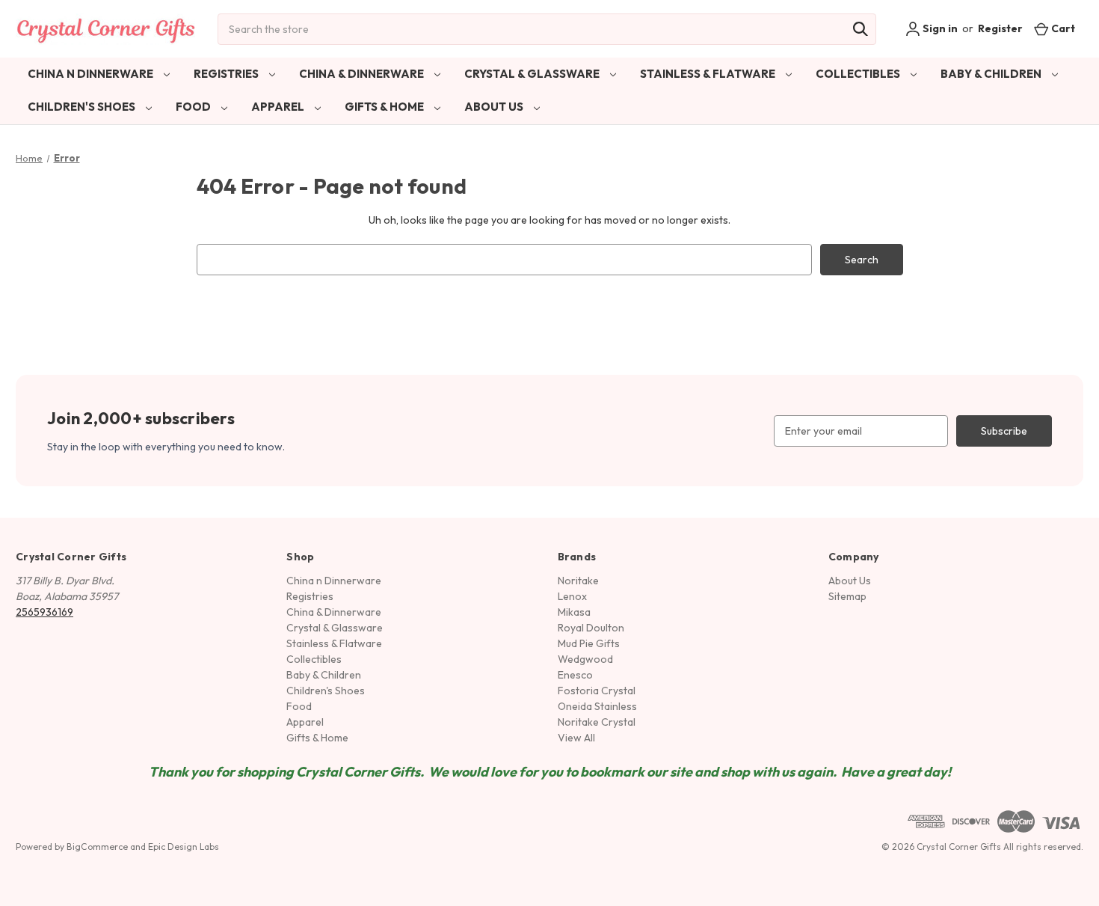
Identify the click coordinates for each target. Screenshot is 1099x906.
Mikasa (574, 612)
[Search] (860, 29)
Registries (227, 74)
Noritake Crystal (596, 722)
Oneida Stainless (597, 706)
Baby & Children (992, 74)
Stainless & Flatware (709, 74)
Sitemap (847, 596)
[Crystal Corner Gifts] (106, 29)
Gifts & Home (385, 107)
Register (1000, 28)
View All (576, 737)
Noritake (578, 580)
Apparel (279, 107)
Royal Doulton (591, 627)
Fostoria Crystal (596, 690)
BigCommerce (97, 846)
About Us (495, 107)
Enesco (575, 675)
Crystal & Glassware (533, 74)
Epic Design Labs (183, 846)
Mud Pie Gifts (589, 643)
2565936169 (44, 612)
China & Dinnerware (362, 74)
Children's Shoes (83, 107)
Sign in (939, 28)
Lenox (572, 596)
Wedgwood (585, 659)
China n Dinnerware (92, 74)
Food (194, 107)
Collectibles (859, 74)
